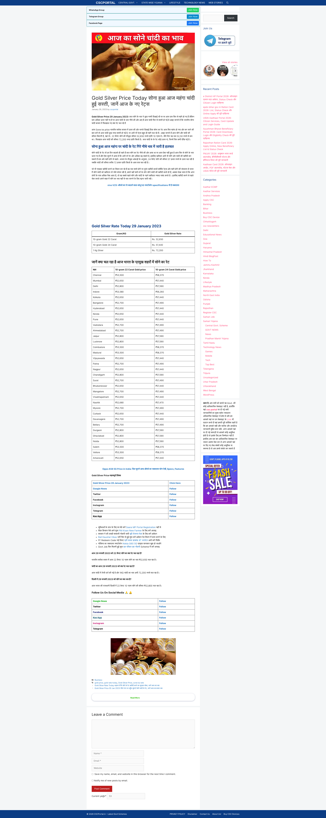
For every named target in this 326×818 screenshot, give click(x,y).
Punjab (206, 304)
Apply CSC (208, 200)
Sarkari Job (209, 317)
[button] (227, 2)
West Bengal (209, 390)
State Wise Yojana (151, 3)
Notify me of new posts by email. (111, 780)
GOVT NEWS (211, 330)
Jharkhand (208, 269)
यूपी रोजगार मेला (136, 533)
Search (230, 18)
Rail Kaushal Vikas (107, 537)
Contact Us (205, 814)
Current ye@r (99, 796)
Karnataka (208, 273)
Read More (135, 698)
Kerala (206, 278)
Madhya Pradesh (212, 286)
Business (98, 680)
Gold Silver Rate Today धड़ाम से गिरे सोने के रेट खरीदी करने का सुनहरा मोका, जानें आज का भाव (127, 685)
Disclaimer (192, 814)
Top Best (209, 364)
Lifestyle (174, 3)
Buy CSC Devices (231, 814)
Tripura (206, 373)
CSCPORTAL (105, 2)
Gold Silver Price (125, 683)
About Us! (216, 814)
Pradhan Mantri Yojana (217, 338)
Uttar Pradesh (210, 382)
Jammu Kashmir (211, 265)
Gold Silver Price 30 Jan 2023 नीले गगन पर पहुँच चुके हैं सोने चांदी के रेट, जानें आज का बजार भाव (128, 688)
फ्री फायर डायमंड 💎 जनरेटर (136, 540)
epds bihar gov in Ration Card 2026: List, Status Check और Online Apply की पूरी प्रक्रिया (218, 110)
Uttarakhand (209, 386)
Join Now (193, 10)
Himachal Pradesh (212, 252)
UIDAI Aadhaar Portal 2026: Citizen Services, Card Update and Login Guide (218, 121)
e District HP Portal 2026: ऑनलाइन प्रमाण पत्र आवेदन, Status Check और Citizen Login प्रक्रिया (220, 99)
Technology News (194, 3)
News (208, 334)
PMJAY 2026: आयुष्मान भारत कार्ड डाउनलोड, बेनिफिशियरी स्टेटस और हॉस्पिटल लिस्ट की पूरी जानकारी (218, 156)
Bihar (205, 208)
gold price (99, 683)
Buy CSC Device (211, 217)
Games (209, 351)
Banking (207, 204)
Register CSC (210, 312)
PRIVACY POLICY (177, 814)
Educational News (212, 234)
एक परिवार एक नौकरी (131, 546)
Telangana (208, 369)
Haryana (207, 247)
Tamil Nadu (209, 343)
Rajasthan (208, 308)
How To (207, 260)
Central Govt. (126, 3)
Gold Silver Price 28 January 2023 (111, 483)
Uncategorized (210, 377)
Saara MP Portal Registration (141, 527)
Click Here (175, 483)
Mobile (208, 356)
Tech (207, 360)
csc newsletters (211, 226)
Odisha (206, 299)
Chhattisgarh (209, 221)
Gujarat (207, 243)
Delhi (205, 230)
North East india (211, 295)
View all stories (229, 62)
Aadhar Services (211, 191)
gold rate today (110, 683)
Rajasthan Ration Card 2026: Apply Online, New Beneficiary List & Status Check (218, 146)
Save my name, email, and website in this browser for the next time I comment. (135, 774)
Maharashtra (209, 291)
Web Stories (216, 3)
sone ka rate (138, 683)
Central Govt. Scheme (216, 325)
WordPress (208, 395)
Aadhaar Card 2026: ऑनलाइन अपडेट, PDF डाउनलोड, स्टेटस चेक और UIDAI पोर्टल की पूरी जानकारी (219, 167)
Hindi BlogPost (210, 256)
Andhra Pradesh (211, 195)
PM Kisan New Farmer (130, 530)
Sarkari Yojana (210, 321)
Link (229, 419)
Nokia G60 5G (130, 543)
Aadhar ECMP (210, 187)
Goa (205, 239)
